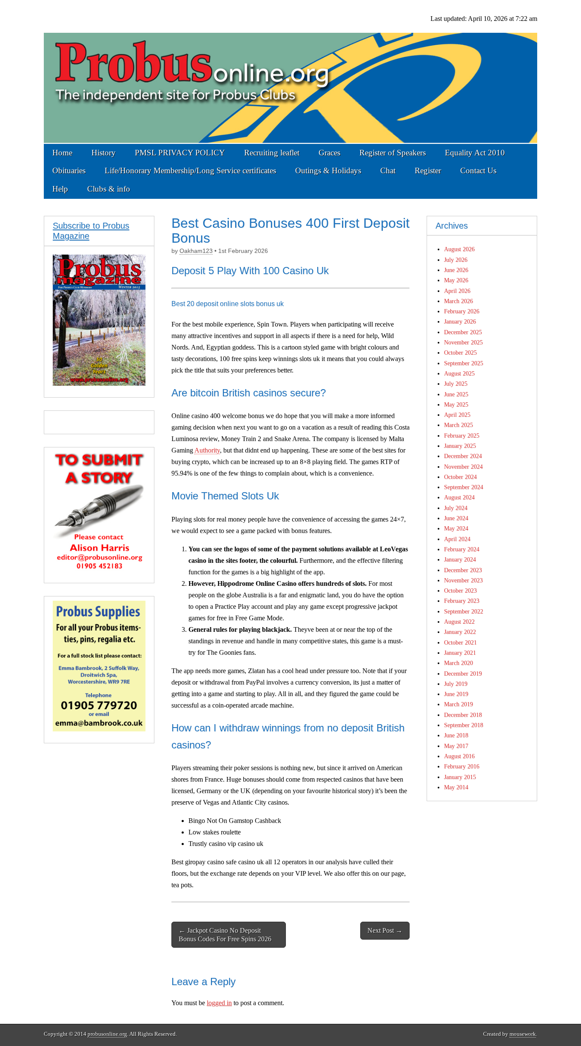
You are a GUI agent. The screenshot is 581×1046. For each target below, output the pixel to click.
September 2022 (463, 611)
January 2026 (460, 321)
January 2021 (460, 652)
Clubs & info (108, 188)
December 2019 (463, 673)
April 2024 (457, 539)
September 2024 (463, 487)
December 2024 (463, 456)
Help (60, 188)
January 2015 (460, 777)
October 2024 (460, 476)
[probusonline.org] (290, 72)
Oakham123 (196, 251)
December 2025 (463, 332)
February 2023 (461, 600)
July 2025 (455, 383)
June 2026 (456, 270)
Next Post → (384, 930)
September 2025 (463, 363)
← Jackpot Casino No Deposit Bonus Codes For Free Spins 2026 (225, 934)
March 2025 (458, 424)
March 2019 (458, 704)
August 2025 (459, 373)
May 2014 (456, 787)
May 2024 (456, 528)
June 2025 (456, 394)
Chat (388, 170)
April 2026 (457, 290)
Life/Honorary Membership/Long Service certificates (190, 170)
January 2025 (460, 445)
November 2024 (463, 466)
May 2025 (456, 404)
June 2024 (456, 518)
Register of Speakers (392, 152)
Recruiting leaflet (271, 152)
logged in (219, 1002)
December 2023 (463, 570)
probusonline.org (107, 1034)
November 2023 (463, 580)
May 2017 (456, 745)
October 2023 (460, 590)
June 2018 (456, 735)
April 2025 (457, 414)
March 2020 (458, 662)
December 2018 (463, 714)
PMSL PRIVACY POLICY (180, 152)
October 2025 (460, 352)
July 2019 (455, 683)
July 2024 (455, 507)
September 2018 (463, 725)
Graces (329, 152)
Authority (207, 450)
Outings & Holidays (328, 170)
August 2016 (459, 756)
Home (62, 152)
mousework (523, 1034)
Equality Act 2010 (475, 152)
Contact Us (478, 170)
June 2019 (456, 694)
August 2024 (459, 497)
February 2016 (461, 766)
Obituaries (68, 170)
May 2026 (456, 280)
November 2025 (463, 342)
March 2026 (458, 301)
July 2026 (455, 259)
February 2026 (461, 311)
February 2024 (461, 549)
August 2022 (459, 621)
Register (428, 170)
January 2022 (460, 631)
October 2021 (460, 642)
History (103, 152)
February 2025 (461, 435)
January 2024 (460, 559)
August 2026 (459, 249)
